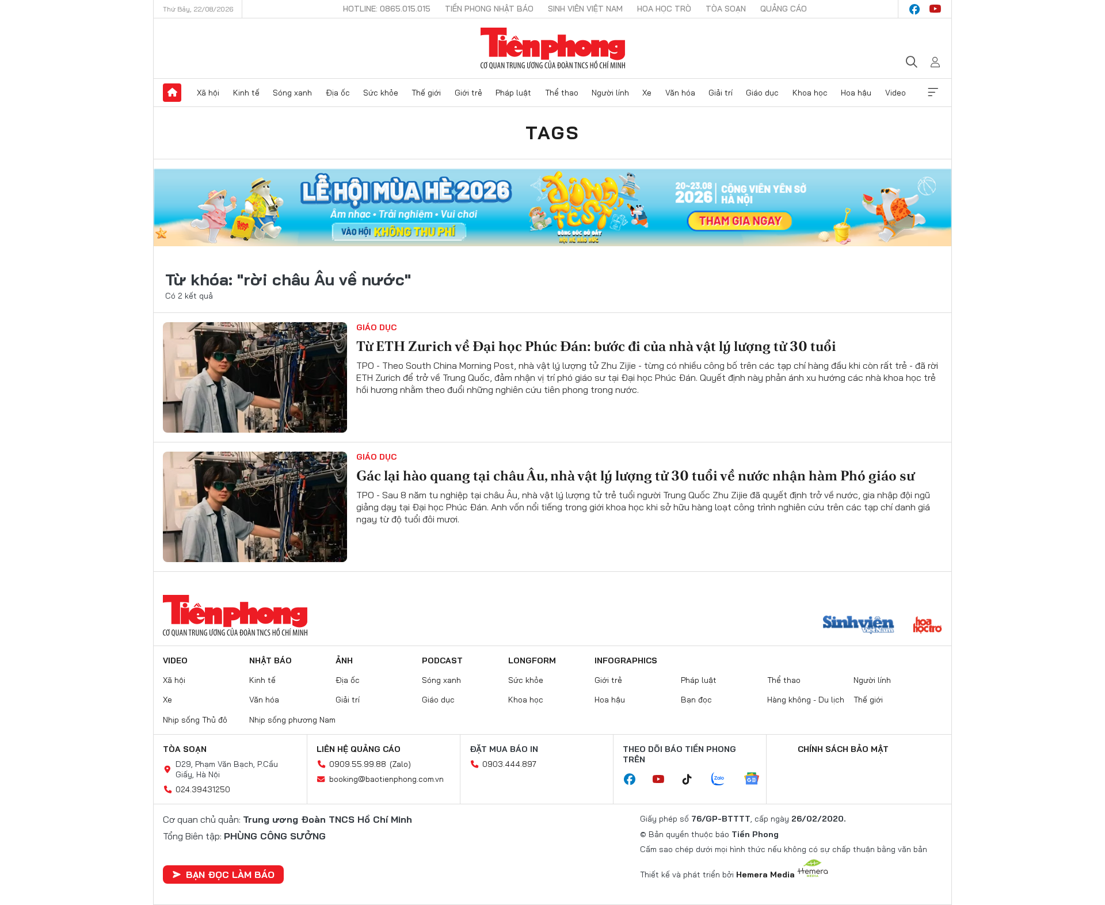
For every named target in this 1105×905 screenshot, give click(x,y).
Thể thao (561, 92)
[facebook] (914, 9)
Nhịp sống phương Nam (292, 720)
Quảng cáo (783, 8)
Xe (646, 92)
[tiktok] (693, 779)
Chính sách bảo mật (843, 749)
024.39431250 (203, 789)
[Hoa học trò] (927, 626)
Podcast (442, 660)
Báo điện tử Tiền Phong (553, 48)
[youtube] (935, 9)
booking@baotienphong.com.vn (386, 779)
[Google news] (757, 779)
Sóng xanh (292, 92)
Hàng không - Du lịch (805, 699)
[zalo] (724, 779)
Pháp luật (513, 92)
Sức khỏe (380, 92)
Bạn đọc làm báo (230, 874)
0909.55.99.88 (357, 764)
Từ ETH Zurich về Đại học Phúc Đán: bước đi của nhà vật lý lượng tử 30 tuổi (596, 346)
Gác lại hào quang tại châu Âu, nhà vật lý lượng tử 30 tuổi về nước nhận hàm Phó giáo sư (635, 475)
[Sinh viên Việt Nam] (858, 626)
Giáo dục (762, 92)
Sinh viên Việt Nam (585, 8)
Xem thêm (933, 92)
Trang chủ (172, 92)
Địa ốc (338, 92)
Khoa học (810, 92)
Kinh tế (246, 92)
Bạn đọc (696, 699)
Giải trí (720, 92)
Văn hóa (680, 92)
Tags (552, 132)
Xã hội (208, 92)
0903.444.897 (509, 764)
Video (895, 92)
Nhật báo (270, 660)
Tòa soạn (726, 8)
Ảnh (344, 660)
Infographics (626, 660)
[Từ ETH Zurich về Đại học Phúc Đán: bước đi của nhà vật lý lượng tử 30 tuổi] (255, 377)
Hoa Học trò (664, 8)
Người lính (610, 92)
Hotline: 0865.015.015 (386, 8)
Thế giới (426, 92)
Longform (532, 660)
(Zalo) (400, 764)
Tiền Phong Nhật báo (489, 8)
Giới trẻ (468, 92)
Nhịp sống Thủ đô (195, 720)
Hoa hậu (856, 92)
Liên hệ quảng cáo (359, 749)
